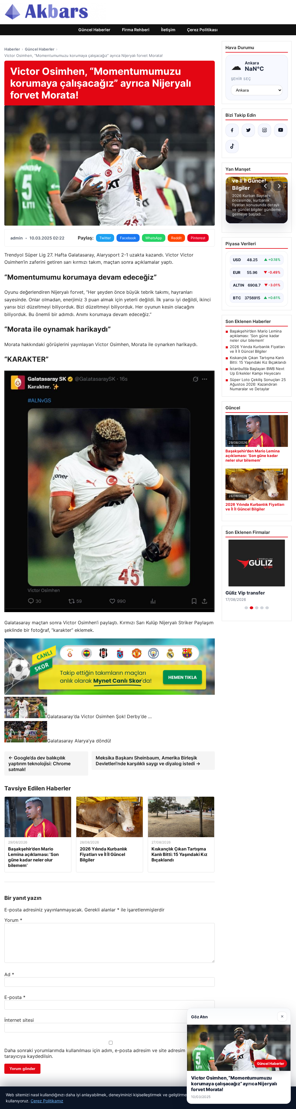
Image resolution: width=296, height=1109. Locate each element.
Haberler (12, 49)
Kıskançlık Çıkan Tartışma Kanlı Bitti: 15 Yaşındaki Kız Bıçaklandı (258, 360)
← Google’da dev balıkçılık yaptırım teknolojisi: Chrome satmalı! (39, 763)
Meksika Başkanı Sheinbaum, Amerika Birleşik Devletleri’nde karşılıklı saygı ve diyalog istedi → (148, 760)
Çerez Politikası (202, 29)
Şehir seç (241, 79)
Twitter (105, 238)
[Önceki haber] (266, 186)
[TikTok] (232, 146)
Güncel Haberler (94, 29)
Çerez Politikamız (47, 1100)
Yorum (13, 920)
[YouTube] (280, 130)
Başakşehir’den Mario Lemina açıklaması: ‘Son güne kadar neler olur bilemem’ (256, 336)
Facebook (128, 238)
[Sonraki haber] (278, 186)
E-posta (14, 997)
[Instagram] (264, 130)
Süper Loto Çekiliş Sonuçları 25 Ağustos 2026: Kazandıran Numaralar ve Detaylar (258, 384)
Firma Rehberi (135, 29)
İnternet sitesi (19, 1020)
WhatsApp (153, 238)
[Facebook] (232, 130)
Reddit (176, 238)
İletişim (168, 29)
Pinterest (198, 238)
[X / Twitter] (248, 130)
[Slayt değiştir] (246, 607)
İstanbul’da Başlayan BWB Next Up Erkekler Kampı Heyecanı (257, 371)
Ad (9, 974)
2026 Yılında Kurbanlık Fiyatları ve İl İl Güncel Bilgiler (257, 349)
